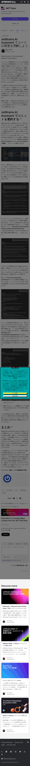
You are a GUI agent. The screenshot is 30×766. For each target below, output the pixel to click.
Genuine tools (11, 745)
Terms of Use (18, 742)
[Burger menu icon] (28, 2)
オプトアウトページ (10, 388)
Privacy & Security (6, 742)
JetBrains (14, 762)
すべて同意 (15, 393)
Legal (3, 745)
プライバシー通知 (18, 384)
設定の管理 (15, 396)
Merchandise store (9, 759)
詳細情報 (15, 378)
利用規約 (24, 384)
